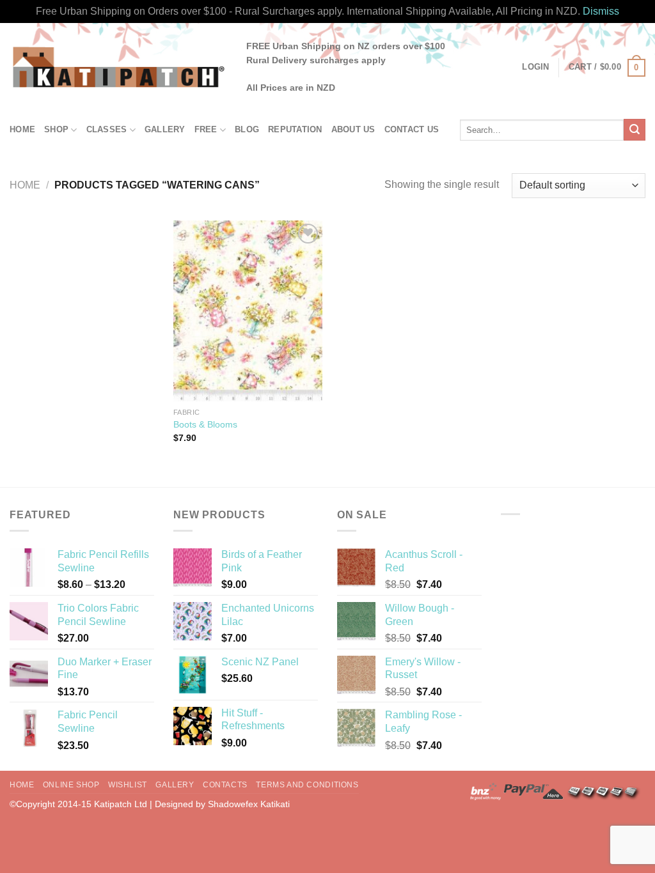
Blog (247, 129)
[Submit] (634, 130)
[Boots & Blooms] (247, 310)
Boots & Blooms (205, 424)
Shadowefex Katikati (249, 804)
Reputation (295, 129)
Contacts (225, 784)
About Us (353, 129)
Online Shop (71, 784)
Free (205, 129)
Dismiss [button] (601, 11)
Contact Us (411, 129)
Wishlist (127, 784)
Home (22, 129)
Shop (56, 129)
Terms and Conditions (307, 784)
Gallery (165, 129)
